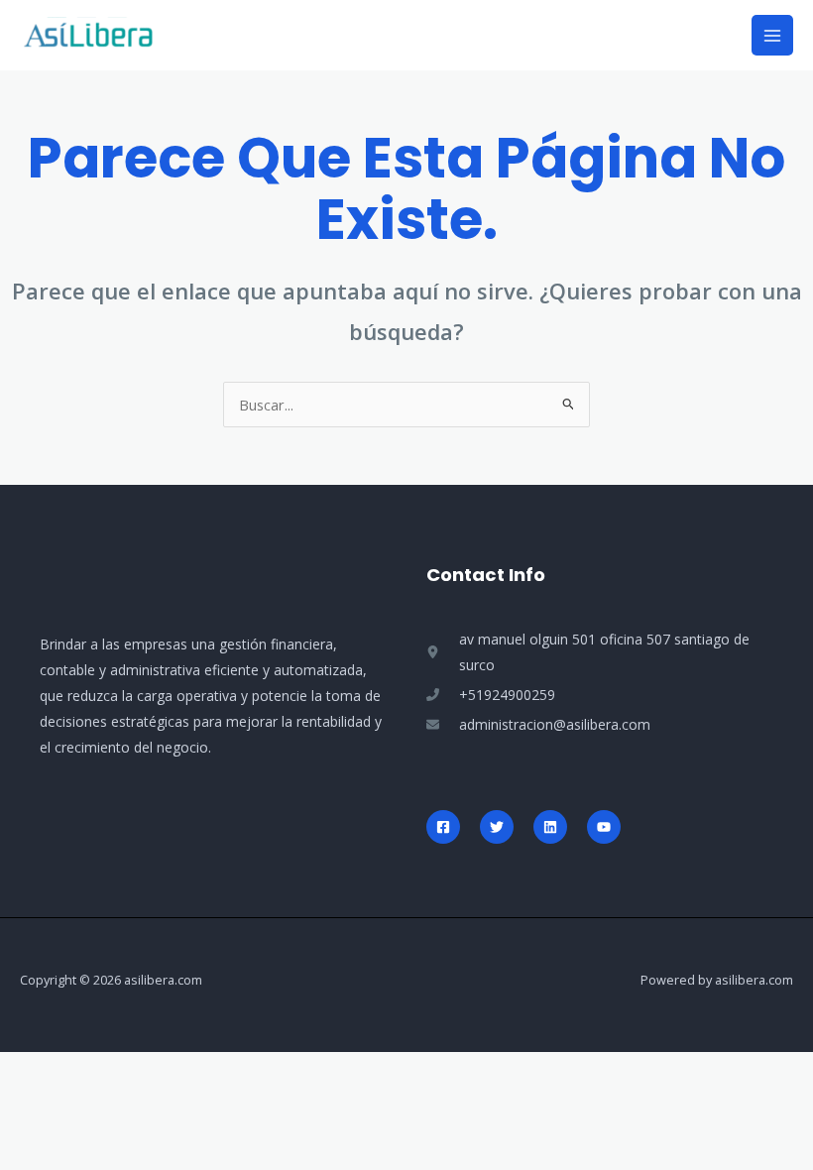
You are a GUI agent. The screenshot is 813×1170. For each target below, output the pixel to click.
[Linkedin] (550, 827)
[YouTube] (604, 827)
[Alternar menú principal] (772, 36)
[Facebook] (443, 827)
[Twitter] (497, 827)
